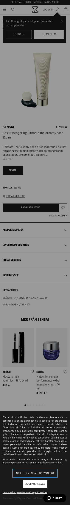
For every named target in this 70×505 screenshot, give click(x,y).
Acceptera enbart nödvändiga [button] (35, 473)
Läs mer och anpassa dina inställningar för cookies (25, 492)
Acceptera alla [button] (35, 484)
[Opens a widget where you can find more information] (54, 498)
